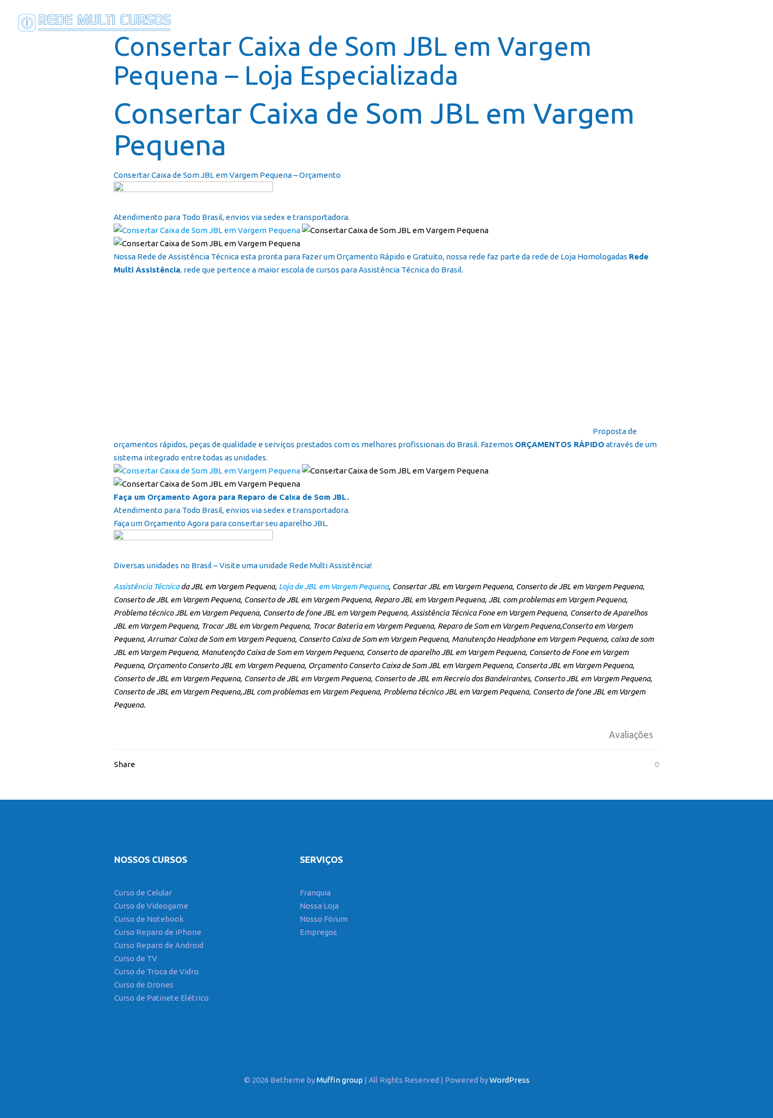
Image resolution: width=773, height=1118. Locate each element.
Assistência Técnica (146, 586)
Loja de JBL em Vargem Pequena (333, 586)
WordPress (510, 1079)
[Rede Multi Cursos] (92, 21)
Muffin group (340, 1079)
